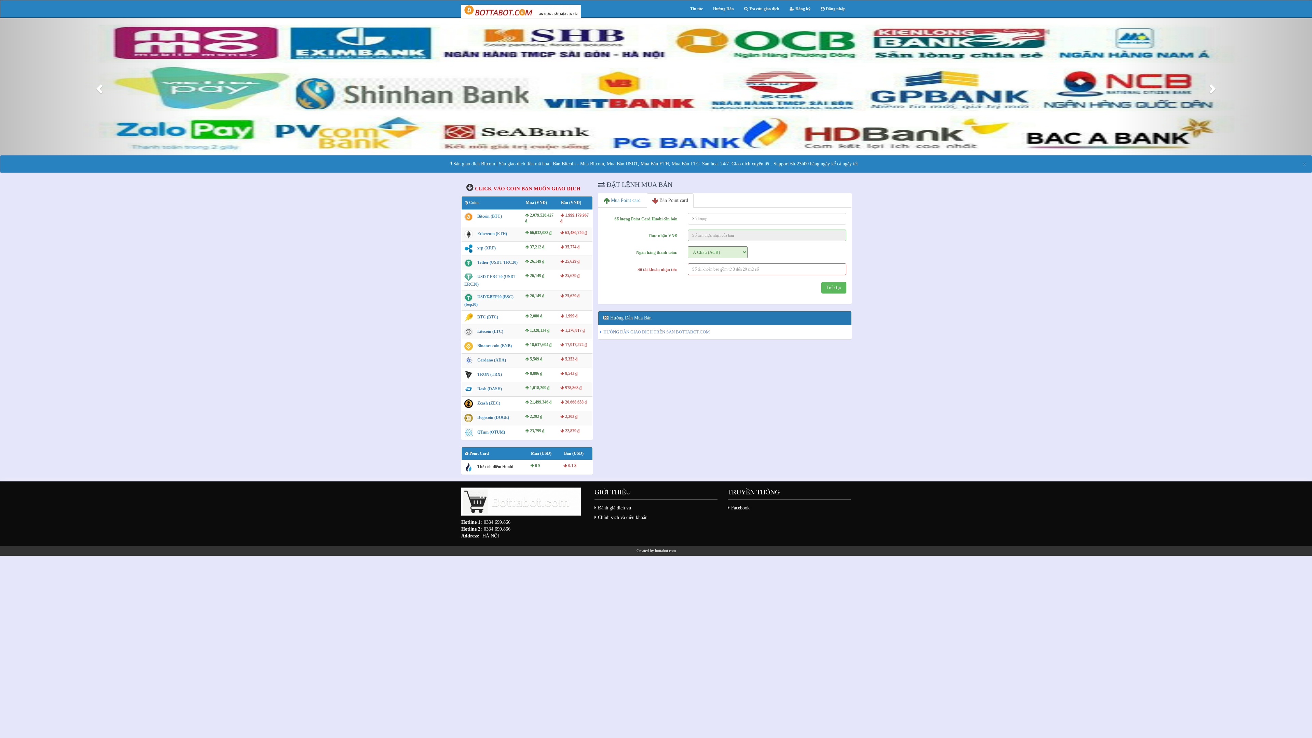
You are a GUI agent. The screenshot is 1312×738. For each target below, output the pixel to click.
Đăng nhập (835, 8)
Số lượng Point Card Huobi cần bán (646, 219)
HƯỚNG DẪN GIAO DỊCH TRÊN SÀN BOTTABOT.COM (656, 331)
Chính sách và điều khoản (622, 517)
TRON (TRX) (489, 374)
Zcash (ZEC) (488, 403)
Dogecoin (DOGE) (493, 417)
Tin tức (696, 8)
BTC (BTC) (487, 317)
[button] (98, 86)
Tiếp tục (834, 287)
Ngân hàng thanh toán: (657, 252)
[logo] (521, 503)
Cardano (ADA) (491, 360)
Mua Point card (625, 200)
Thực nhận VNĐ (663, 235)
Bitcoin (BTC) (489, 216)
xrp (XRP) (486, 248)
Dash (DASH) (489, 388)
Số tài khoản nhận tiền (658, 269)
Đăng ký (802, 8)
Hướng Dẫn (723, 8)
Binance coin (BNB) (494, 345)
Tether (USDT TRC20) (497, 262)
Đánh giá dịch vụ (614, 507)
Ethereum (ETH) (492, 233)
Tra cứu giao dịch (763, 8)
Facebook (740, 507)
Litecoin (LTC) (490, 331)
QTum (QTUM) (491, 432)
